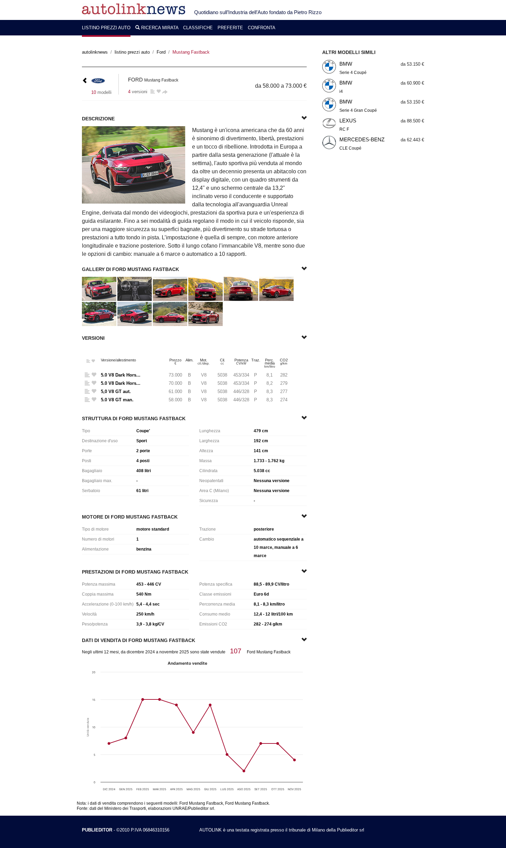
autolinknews (95, 52)
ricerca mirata (160, 27)
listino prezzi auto (106, 27)
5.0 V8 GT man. (117, 399)
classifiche (198, 27)
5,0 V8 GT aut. (116, 391)
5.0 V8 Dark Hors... (120, 375)
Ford (161, 52)
